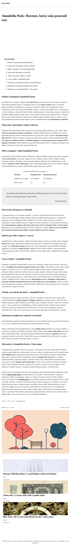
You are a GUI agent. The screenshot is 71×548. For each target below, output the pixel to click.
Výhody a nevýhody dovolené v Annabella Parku (24, 82)
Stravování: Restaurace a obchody (19, 72)
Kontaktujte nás (21, 401)
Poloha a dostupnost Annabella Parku (20, 62)
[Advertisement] (35, 40)
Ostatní (67, 407)
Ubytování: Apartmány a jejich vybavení (21, 66)
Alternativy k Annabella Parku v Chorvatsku (22, 89)
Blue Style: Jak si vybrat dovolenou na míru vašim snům (28, 517)
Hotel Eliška (6, 3)
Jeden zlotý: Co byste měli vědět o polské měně (24, 495)
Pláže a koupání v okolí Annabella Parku (21, 69)
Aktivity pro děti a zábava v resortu (19, 76)
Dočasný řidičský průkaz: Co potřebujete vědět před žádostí (29, 474)
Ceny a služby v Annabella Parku (19, 79)
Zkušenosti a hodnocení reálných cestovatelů (22, 86)
